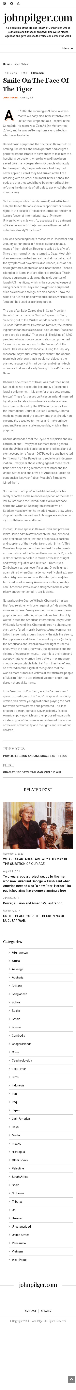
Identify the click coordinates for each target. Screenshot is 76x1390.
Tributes (17, 1201)
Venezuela (19, 1243)
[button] (6, 3)
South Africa (20, 1176)
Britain (16, 1019)
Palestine (18, 1168)
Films (15, 1077)
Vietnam (17, 1251)
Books (16, 1010)
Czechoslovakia (22, 1060)
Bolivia (16, 1002)
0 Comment (37, 73)
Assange (17, 969)
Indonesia (18, 1085)
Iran (14, 1093)
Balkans (17, 985)
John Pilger (10, 97)
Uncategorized (21, 1226)
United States (20, 64)
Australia (18, 977)
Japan (16, 1110)
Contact (30, 1310)
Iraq (14, 1102)
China (15, 1052)
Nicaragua (18, 1151)
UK (13, 1210)
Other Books (20, 1160)
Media (16, 1135)
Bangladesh (19, 994)
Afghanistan (20, 952)
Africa (16, 961)
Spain (15, 1185)
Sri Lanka (18, 1193)
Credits (46, 1310)
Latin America (21, 1118)
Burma (16, 1027)
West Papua (19, 1259)
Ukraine (17, 1218)
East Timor (19, 1068)
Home (6, 64)
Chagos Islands (21, 1044)
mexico (16, 1143)
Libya (15, 1127)
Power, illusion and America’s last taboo (35, 756)
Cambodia (18, 1035)
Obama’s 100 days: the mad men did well (33, 772)
